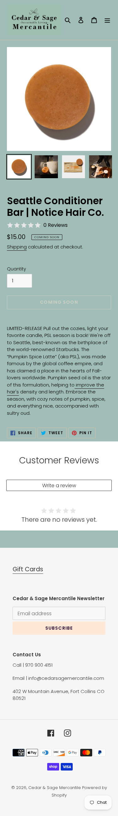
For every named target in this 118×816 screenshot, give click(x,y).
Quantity (16, 269)
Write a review (59, 485)
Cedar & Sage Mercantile (54, 788)
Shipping (17, 246)
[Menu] (107, 20)
